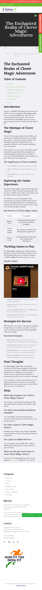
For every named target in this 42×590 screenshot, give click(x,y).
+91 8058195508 (19, 1)
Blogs (7, 484)
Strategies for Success (13, 96)
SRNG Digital (21, 586)
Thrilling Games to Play (14, 93)
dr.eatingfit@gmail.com (34, 1)
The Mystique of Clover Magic (16, 87)
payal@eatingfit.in (9, 538)
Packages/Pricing (11, 486)
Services (8, 481)
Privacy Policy (10, 489)
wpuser (25, 54)
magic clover (14, 460)
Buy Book (9, 495)
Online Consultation (12, 492)
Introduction (10, 84)
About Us (8, 478)
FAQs (9, 102)
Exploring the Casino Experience (16, 90)
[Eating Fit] (13, 9)
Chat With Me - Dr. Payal (33, 515)
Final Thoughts (11, 99)
